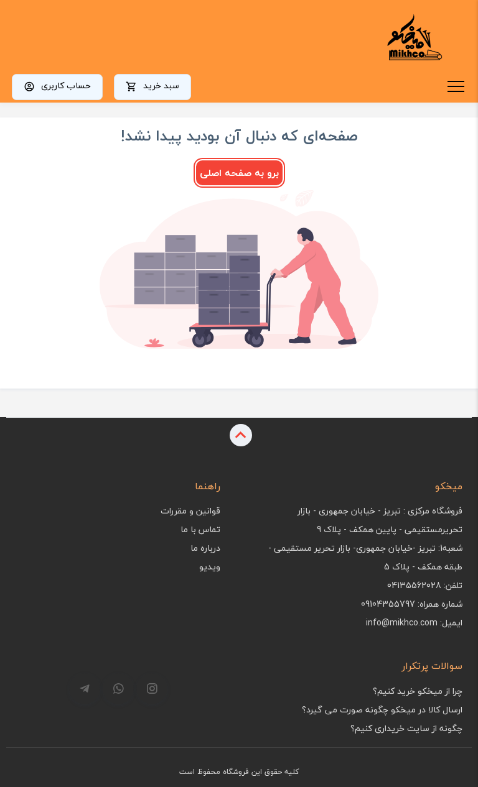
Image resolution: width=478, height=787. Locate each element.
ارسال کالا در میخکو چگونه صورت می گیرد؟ (382, 709)
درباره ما (205, 548)
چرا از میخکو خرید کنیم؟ (417, 691)
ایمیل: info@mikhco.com (414, 622)
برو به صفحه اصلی (239, 173)
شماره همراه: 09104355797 (411, 604)
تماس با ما (200, 529)
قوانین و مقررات (190, 510)
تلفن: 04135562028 (424, 585)
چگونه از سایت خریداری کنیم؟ (406, 728)
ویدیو (209, 566)
